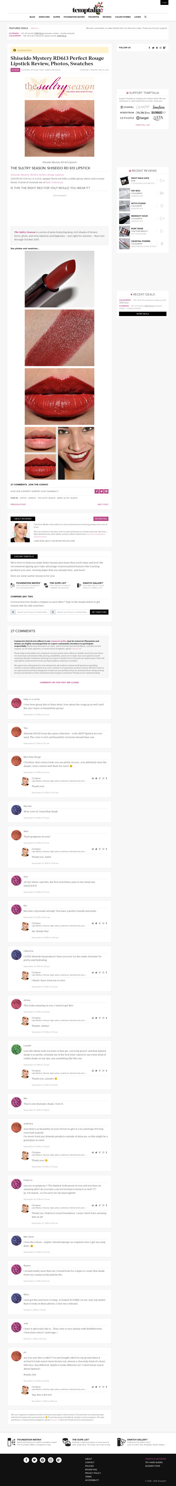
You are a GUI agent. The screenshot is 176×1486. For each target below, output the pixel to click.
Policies (89, 1466)
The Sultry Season (24, 232)
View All (35, 28)
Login (164, 2)
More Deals (143, 314)
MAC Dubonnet (54, 182)
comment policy (59, 641)
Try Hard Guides (154, 1462)
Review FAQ (101, 519)
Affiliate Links (37, 70)
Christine (84, 70)
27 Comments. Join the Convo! (29, 484)
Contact (89, 1462)
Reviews (15, 70)
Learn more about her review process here (54, 541)
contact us (76, 648)
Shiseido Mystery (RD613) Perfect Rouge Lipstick (37, 174)
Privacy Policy (93, 1473)
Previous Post (18, 504)
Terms (88, 1476)
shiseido (32, 498)
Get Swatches (99, 612)
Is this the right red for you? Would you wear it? (50, 188)
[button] (32, 17)
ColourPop (15, 36)
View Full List (143, 125)
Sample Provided (53, 70)
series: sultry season (67, 498)
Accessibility (92, 1480)
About (88, 1459)
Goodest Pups (152, 1466)
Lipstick (23, 498)
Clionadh (14, 33)
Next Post (103, 504)
